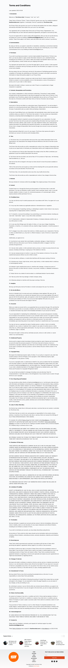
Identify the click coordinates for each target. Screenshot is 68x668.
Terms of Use (25, 420)
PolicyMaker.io (45, 420)
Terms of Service (16, 628)
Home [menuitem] (34, 651)
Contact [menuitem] (34, 661)
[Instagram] (52, 661)
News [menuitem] (34, 655)
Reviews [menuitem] (34, 656)
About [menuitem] (34, 660)
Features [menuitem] (34, 653)
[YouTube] (54, 661)
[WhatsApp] (56, 661)
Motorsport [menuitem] (34, 658)
